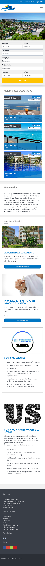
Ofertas (5, 519)
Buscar (22, 80)
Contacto (6, 523)
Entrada (5, 43)
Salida (25, 43)
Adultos (5, 72)
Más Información (22, 320)
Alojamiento (6, 65)
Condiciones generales (11, 525)
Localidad (5, 51)
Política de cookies (9, 527)
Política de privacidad (10, 529)
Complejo (5, 58)
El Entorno (6, 521)
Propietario (21, 2)
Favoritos (27, 2)
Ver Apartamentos (22, 267)
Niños (25, 72)
